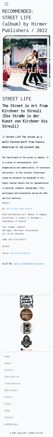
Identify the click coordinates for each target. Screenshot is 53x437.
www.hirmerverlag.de (20, 253)
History (9, 369)
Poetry (9, 397)
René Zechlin (25, 209)
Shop (7, 410)
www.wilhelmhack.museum (28, 263)
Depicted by (12, 376)
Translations (12, 383)
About (8, 363)
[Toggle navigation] (6, 4)
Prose (8, 403)
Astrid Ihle (12, 209)
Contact (9, 417)
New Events (11, 390)
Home (7, 356)
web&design (11, 424)
